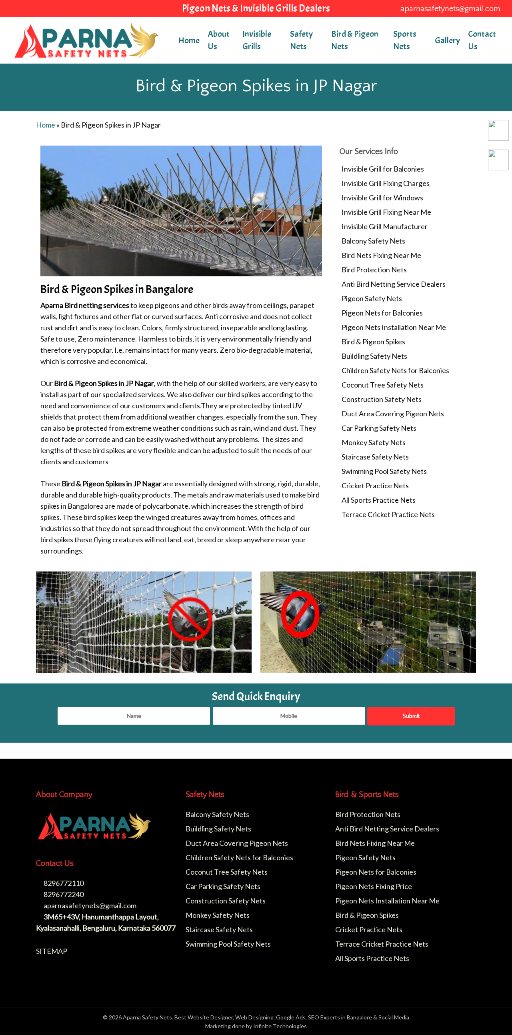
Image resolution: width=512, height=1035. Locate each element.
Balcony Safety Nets (373, 240)
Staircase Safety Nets (375, 456)
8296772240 (63, 894)
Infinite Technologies (280, 1026)
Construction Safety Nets (382, 399)
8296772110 (63, 883)
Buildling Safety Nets (374, 356)
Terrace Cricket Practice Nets (388, 514)
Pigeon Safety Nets (372, 298)
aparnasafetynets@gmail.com (89, 905)
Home (45, 124)
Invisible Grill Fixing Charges (386, 183)
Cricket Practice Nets (375, 485)
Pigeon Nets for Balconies (382, 312)
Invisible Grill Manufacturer (385, 226)
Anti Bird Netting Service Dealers (394, 284)
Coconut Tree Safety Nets (383, 384)
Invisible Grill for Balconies (383, 168)
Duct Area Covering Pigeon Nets (393, 413)
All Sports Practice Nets (379, 500)
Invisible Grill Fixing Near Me (386, 212)
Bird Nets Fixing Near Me (381, 255)
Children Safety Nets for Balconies (395, 370)
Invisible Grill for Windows (382, 197)
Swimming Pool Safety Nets (384, 471)
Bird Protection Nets (374, 269)
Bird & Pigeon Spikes (373, 341)
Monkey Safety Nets (374, 442)
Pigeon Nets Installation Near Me (394, 327)
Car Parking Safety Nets (379, 428)
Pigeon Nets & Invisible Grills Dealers (256, 8)
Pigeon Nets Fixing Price (373, 886)
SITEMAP (51, 951)
